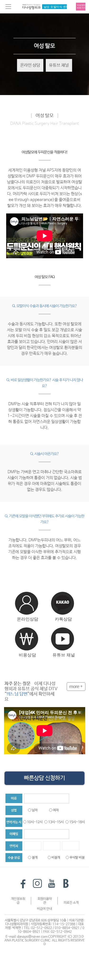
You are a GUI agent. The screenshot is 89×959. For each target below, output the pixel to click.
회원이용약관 (44, 901)
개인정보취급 (18, 901)
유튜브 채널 (59, 65)
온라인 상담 (30, 65)
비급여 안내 (44, 909)
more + (76, 686)
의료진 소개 (71, 903)
